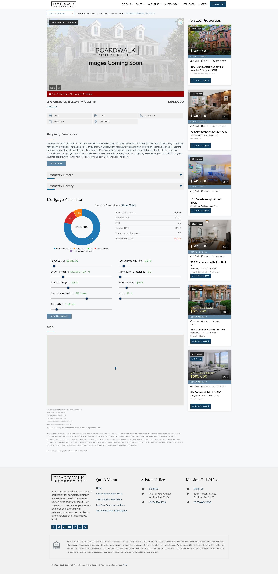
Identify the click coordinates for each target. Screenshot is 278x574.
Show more (56, 163)
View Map (52, 107)
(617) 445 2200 (202, 502)
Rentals (126, 4)
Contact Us (218, 4)
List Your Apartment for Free (110, 505)
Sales (139, 4)
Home (99, 488)
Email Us (153, 489)
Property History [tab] (61, 186)
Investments (170, 4)
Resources (188, 4)
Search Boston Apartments (109, 494)
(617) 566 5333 (157, 502)
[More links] (180, 22)
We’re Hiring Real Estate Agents (111, 511)
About (202, 4)
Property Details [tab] (61, 175)
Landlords (153, 4)
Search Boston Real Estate (109, 499)
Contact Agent (202, 81)
